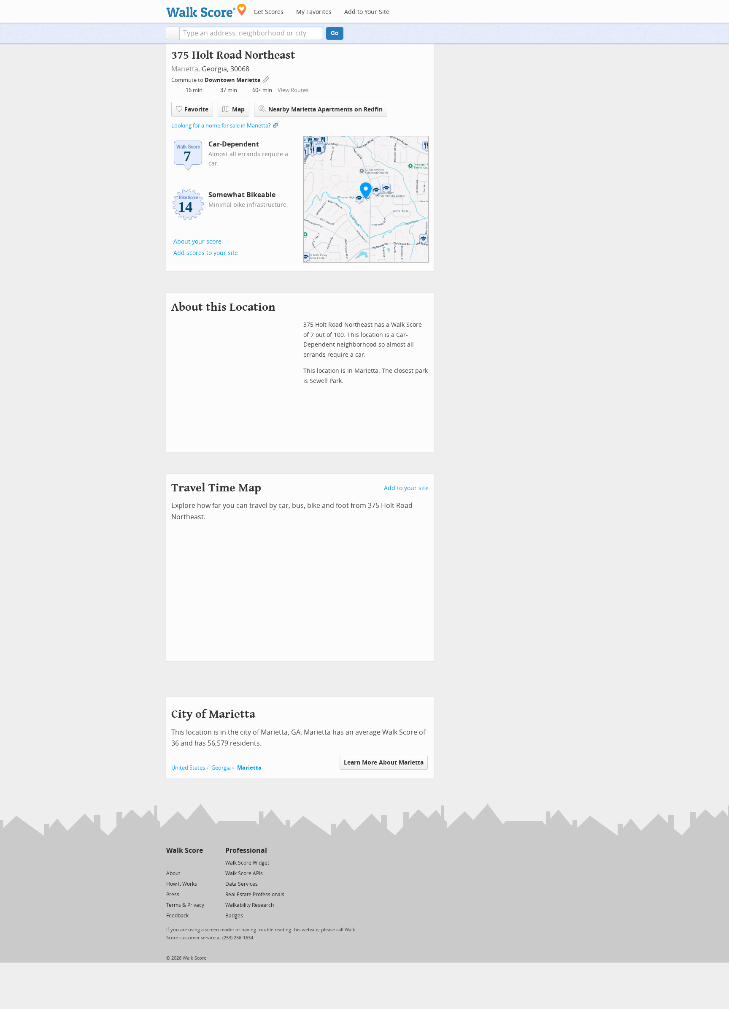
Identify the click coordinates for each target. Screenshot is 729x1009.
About (173, 873)
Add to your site (406, 488)
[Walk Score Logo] (206, 10)
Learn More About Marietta (384, 762)
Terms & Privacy (185, 905)
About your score (197, 241)
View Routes (293, 90)
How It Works (181, 884)
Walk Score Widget (247, 863)
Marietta (184, 69)
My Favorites (314, 12)
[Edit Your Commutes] (266, 79)
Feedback (177, 916)
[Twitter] (171, 862)
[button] (173, 33)
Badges (234, 916)
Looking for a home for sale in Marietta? (221, 125)
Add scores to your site (205, 253)
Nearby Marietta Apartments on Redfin (325, 109)
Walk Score (184, 850)
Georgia (221, 768)
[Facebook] (184, 862)
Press (172, 895)
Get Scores (269, 12)
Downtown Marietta (233, 80)
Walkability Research (249, 905)
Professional (246, 850)
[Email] (197, 862)
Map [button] (238, 109)
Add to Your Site (366, 12)
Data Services (241, 884)
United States (188, 768)
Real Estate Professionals (254, 895)
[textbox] (251, 33)
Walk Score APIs (244, 873)
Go (335, 33)
